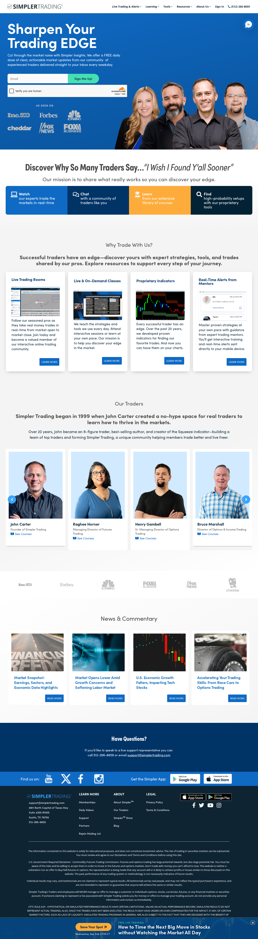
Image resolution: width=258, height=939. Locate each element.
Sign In (219, 6)
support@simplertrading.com (148, 755)
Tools (166, 6)
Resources (183, 6)
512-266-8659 (103, 755)
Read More (54, 698)
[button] (12, 499)
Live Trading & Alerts (125, 6)
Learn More (49, 362)
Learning (151, 6)
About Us (202, 6)
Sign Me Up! (83, 78)
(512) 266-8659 (240, 6)
